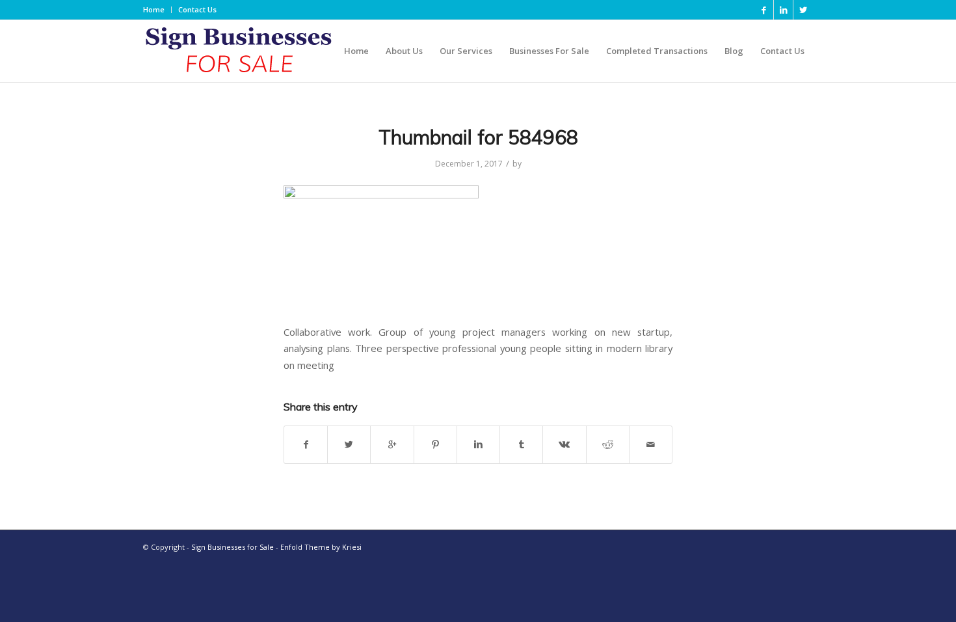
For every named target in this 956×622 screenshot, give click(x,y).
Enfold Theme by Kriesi (321, 547)
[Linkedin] (783, 10)
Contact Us (197, 9)
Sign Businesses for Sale (232, 547)
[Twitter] (803, 10)
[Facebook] (763, 10)
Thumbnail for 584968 (478, 137)
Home (154, 9)
